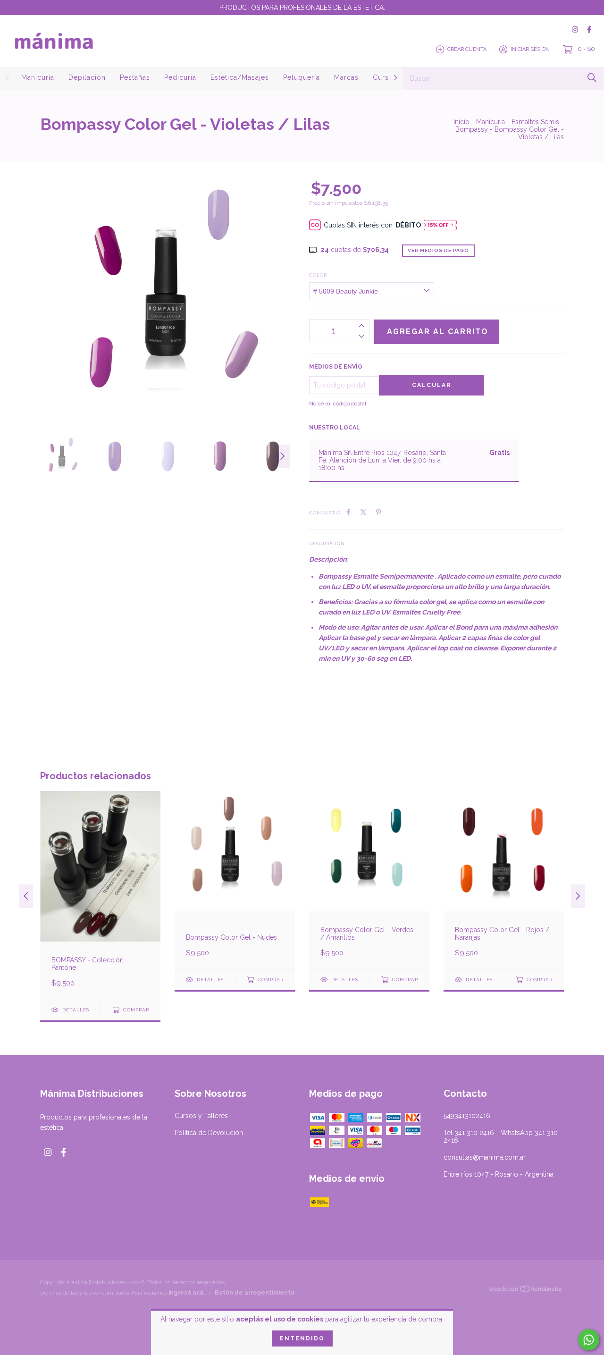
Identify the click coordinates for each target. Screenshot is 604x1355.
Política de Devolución (209, 1132)
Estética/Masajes (239, 77)
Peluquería (301, 77)
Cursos (385, 77)
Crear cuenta (467, 49)
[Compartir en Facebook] (348, 512)
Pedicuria (180, 77)
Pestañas (135, 77)
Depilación (87, 77)
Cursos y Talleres (201, 1115)
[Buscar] (592, 77)
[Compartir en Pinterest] (378, 512)
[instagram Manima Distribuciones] (575, 29)
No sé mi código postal (337, 403)
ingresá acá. (186, 1292)
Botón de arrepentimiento (254, 1292)
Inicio (461, 122)
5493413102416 (467, 1115)
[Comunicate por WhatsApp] (588, 1339)
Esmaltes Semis (535, 122)
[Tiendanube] (526, 1291)
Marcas (346, 77)
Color (318, 275)
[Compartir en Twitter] (363, 512)
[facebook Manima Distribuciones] (589, 29)
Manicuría (37, 77)
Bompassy (471, 129)
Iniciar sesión (530, 49)
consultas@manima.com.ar (485, 1157)
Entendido (302, 1338)
